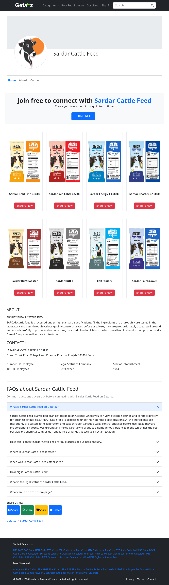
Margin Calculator (29, 553)
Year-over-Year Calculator (98, 553)
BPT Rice (71, 569)
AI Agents (18, 569)
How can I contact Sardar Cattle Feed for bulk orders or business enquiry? (56, 442)
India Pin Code (107, 550)
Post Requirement (72, 5)
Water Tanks (74, 572)
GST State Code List (126, 550)
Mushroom (49, 572)
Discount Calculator (51, 553)
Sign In (106, 5)
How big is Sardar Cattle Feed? (29, 472)
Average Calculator (72, 553)
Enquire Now (25, 205)
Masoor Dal (83, 569)
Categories (50, 5)
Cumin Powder (35, 572)
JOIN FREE (83, 116)
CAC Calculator (33, 557)
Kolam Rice (60, 569)
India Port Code (78, 550)
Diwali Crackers (89, 572)
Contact (35, 80)
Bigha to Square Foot (106, 557)
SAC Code (29, 550)
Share (14, 510)
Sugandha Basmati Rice (141, 569)
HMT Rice (48, 569)
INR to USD (88, 557)
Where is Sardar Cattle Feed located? (33, 452)
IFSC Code (143, 550)
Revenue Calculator (70, 557)
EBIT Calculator (50, 557)
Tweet (56, 510)
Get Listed (93, 5)
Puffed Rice (121, 569)
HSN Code (40, 550)
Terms (140, 579)
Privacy (130, 579)
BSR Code (63, 550)
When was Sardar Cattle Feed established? (36, 462)
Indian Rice (36, 569)
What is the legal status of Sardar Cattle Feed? (38, 482)
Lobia (93, 569)
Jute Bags (61, 572)
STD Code (92, 550)
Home (12, 80)
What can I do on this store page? (31, 492)
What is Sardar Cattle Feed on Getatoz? (34, 407)
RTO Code (52, 550)
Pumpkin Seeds (105, 569)
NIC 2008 (18, 550)
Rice (27, 569)
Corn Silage (19, 572)
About (23, 80)
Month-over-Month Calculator (129, 553)
